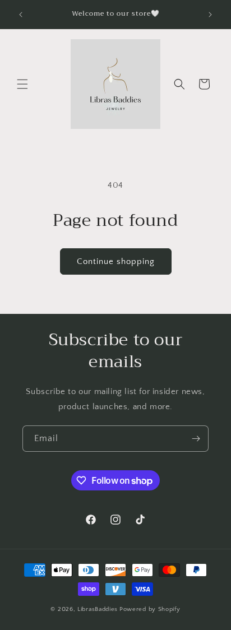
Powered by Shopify (150, 609)
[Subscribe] (195, 438)
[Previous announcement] (20, 14)
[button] (22, 84)
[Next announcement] (210, 14)
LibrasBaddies (97, 609)
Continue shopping (116, 261)
